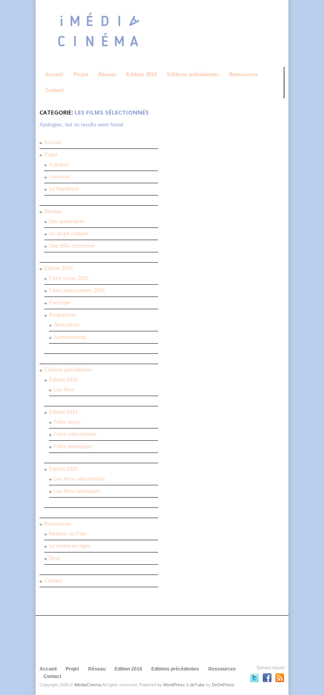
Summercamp (70, 337)
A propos (59, 164)
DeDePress (223, 684)
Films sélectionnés (75, 434)
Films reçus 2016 (69, 278)
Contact (54, 90)
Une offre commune (71, 246)
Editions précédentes (193, 74)
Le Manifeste (64, 189)
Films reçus (67, 422)
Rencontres (67, 325)
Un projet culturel (68, 234)
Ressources (243, 74)
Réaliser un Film (67, 534)
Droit (54, 558)
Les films (64, 390)
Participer (60, 303)
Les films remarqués (77, 491)
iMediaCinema (87, 684)
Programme (62, 315)
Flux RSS (279, 677)
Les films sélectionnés (79, 479)
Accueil (54, 74)
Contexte (59, 177)
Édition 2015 (63, 380)
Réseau (107, 74)
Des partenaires (67, 221)
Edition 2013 (63, 469)
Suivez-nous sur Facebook (267, 677)
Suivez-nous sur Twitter (254, 677)
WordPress (174, 684)
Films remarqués (73, 446)
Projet (80, 74)
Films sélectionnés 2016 (77, 290)
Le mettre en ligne (69, 546)
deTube (197, 684)
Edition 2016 (141, 74)
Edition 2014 (63, 412)
